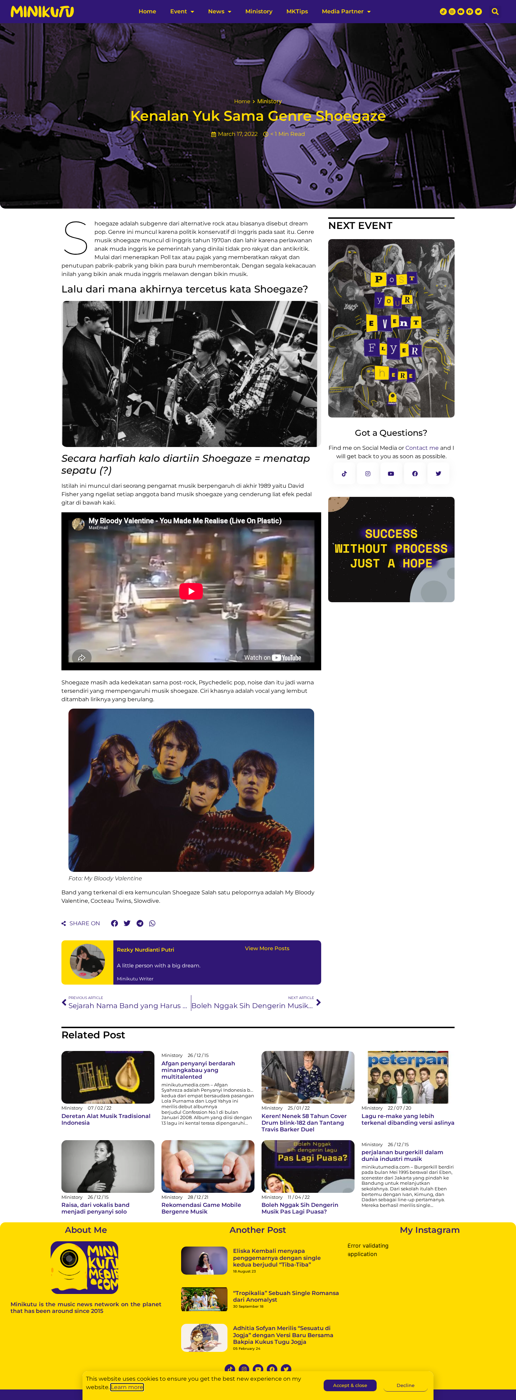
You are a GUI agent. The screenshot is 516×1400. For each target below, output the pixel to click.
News (216, 11)
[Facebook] (469, 11)
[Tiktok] (443, 11)
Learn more (127, 1387)
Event (178, 11)
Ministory (258, 11)
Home (147, 11)
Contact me (422, 448)
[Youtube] (460, 11)
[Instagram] (452, 11)
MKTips (297, 11)
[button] (495, 12)
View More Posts (267, 948)
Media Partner (343, 11)
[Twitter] (478, 11)
